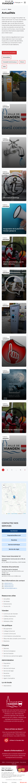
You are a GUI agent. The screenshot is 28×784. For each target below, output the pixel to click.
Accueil (4, 9)
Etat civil (6, 666)
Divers (22, 62)
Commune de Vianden (11, 614)
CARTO (24, 513)
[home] (6, 2)
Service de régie (14, 549)
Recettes (14, 540)
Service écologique (9, 651)
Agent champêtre (9, 678)
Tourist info (7, 606)
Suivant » (25, 470)
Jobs (4, 66)
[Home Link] (14, 702)
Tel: (7, 583)
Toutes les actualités (9, 52)
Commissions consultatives (12, 636)
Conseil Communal (10, 633)
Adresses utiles (8, 621)
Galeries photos (8, 619)
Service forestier (9, 653)
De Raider (7, 601)
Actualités (7, 599)
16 (20, 470)
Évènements (8, 604)
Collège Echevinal (9, 631)
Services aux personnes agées (13, 656)
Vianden (5, 610)
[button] (17, 2)
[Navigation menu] (25, 2)
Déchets (6, 648)
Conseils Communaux (10, 62)
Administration (8, 660)
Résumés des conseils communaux (15, 638)
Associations (7, 685)
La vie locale (7, 682)
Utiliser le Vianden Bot (16, 740)
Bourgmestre (8, 628)
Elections (6, 641)
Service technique (14, 544)
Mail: (9, 588)
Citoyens (5, 645)
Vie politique (7, 625)
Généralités (6, 57)
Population (7, 663)
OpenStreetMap (14, 513)
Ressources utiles (9, 596)
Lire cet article (14, 86)
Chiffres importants (10, 616)
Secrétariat (14, 531)
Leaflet (8, 513)
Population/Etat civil (14, 535)
